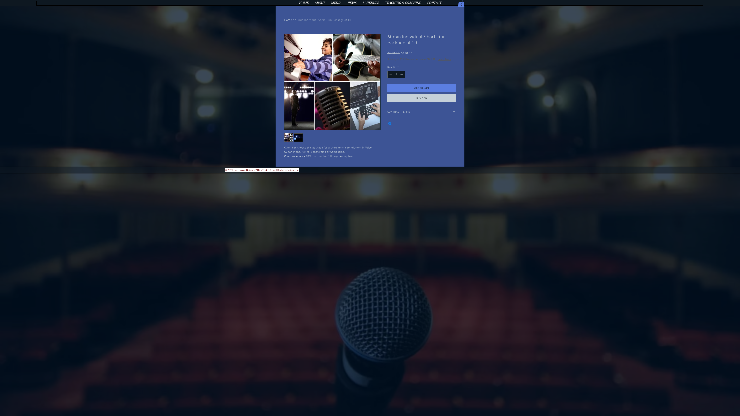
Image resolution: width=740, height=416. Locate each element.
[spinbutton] (396, 74)
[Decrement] (390, 74)
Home (288, 20)
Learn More (444, 59)
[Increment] (402, 74)
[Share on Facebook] (390, 123)
